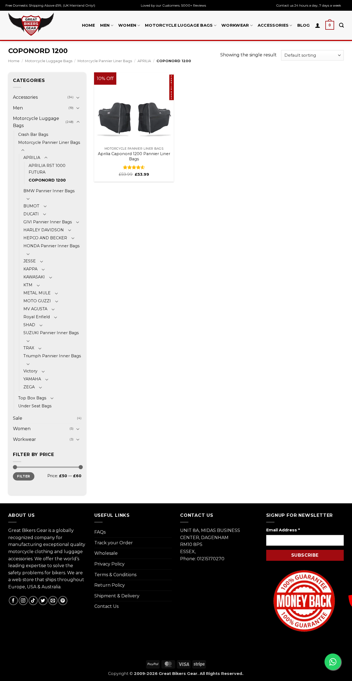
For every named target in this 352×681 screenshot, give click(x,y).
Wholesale (106, 553)
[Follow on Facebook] (13, 600)
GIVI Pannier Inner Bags (47, 221)
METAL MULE (37, 292)
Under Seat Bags (34, 405)
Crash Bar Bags (33, 134)
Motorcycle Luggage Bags (179, 25)
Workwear (235, 25)
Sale (17, 418)
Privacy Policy (109, 564)
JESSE (29, 261)
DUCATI (31, 214)
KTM (27, 284)
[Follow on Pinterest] (62, 600)
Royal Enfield (36, 316)
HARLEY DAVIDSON (43, 229)
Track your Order (113, 542)
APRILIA (144, 61)
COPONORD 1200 (47, 180)
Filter (23, 476)
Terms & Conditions (115, 574)
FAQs (100, 532)
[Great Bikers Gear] (31, 24)
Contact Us (106, 606)
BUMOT (31, 206)
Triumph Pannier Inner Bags (52, 355)
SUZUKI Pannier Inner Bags (51, 332)
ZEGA (29, 387)
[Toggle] (78, 97)
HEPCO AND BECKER (45, 237)
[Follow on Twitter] (43, 600)
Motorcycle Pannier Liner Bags (105, 61)
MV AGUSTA (35, 308)
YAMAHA (32, 379)
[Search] (341, 25)
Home (88, 25)
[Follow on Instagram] (23, 600)
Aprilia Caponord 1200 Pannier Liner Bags (134, 156)
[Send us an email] (52, 600)
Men (105, 25)
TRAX (28, 347)
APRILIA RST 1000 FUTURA (47, 168)
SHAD (29, 324)
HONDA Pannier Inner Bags (51, 245)
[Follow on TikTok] (33, 600)
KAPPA (30, 269)
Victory (30, 371)
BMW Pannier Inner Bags (49, 190)
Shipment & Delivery (116, 595)
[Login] (317, 25)
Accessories (273, 25)
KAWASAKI (34, 276)
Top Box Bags (32, 398)
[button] (329, 25)
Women (127, 25)
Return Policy (109, 585)
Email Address (283, 530)
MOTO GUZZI (37, 300)
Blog (303, 25)
